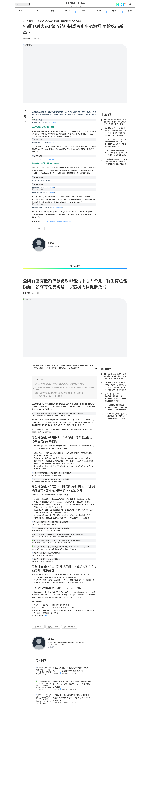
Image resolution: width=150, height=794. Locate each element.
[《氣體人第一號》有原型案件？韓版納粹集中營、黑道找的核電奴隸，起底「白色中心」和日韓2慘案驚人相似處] (44, 700)
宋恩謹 (27, 38)
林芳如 (27, 293)
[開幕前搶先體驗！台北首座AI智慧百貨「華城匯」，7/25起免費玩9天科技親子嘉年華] (44, 673)
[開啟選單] (134, 4)
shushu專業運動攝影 (54, 122)
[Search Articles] (29, 4)
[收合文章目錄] (63, 380)
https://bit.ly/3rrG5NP (64, 221)
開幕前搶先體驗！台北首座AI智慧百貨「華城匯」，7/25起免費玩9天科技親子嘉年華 (70, 669)
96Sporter (51, 142)
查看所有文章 (52, 246)
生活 (31, 20)
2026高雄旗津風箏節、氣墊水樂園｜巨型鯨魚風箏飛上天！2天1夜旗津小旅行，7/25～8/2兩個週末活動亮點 (72, 684)
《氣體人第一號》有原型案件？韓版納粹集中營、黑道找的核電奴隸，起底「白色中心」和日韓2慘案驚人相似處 (72, 698)
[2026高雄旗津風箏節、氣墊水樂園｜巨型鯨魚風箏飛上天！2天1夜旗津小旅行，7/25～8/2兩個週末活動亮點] (44, 686)
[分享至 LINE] (25, 116)
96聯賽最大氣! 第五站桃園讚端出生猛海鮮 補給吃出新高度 (58, 20)
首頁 (24, 20)
